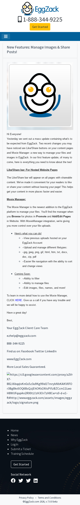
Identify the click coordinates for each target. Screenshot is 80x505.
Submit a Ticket (21, 449)
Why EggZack (19, 440)
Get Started (40, 27)
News (14, 435)
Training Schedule (22, 454)
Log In (14, 444)
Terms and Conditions (49, 497)
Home (15, 430)
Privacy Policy (26, 497)
